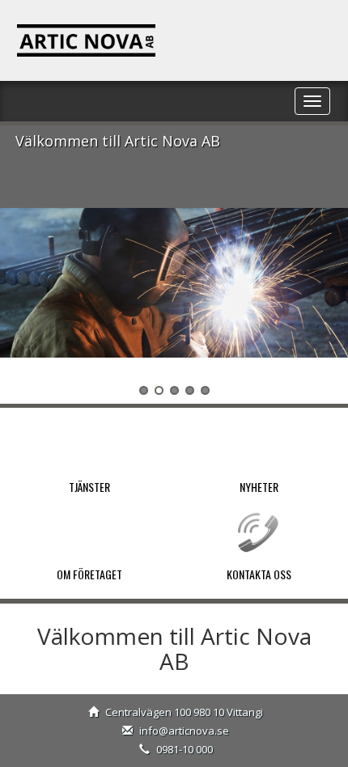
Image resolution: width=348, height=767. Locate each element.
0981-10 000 (184, 749)
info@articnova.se (184, 730)
